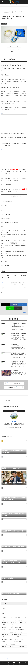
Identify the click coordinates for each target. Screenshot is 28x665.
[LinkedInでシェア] (17, 481)
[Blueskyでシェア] (17, 473)
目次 (12, 46)
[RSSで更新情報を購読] (20, 430)
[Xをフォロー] (10, 430)
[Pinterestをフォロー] (16, 430)
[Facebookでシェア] (5, 477)
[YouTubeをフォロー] (14, 430)
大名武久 (14, 421)
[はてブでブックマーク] (23, 477)
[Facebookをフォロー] (12, 430)
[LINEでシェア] (5, 481)
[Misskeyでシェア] (23, 473)
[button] (18, 308)
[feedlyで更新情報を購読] (18, 430)
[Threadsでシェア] (11, 477)
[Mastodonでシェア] (11, 473)
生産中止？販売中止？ (14, 49)
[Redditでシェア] (17, 477)
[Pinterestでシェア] (11, 481)
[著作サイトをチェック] (8, 430)
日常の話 (4, 23)
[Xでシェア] (5, 473)
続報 (12, 51)
